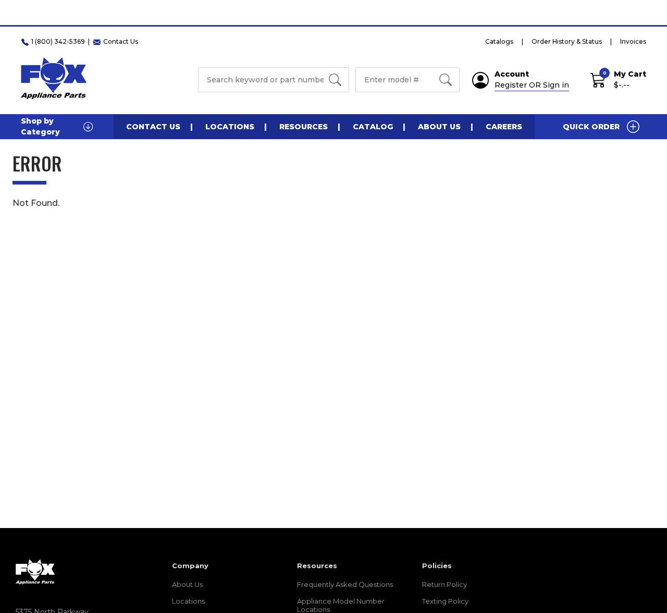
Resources (303, 126)
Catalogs (499, 41)
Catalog (373, 126)
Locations (229, 126)
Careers (504, 126)
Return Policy (444, 584)
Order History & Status (567, 41)
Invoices (633, 41)
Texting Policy (445, 601)
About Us (439, 126)
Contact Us (153, 126)
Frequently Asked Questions (345, 584)
